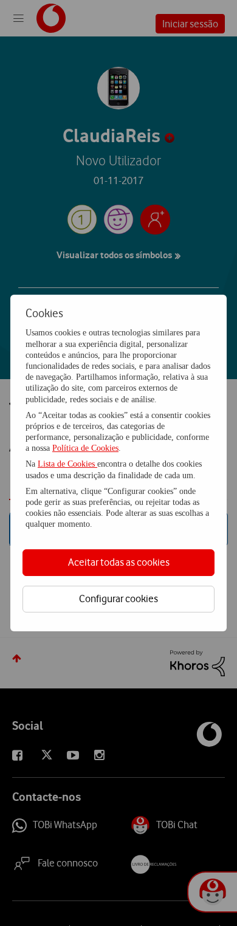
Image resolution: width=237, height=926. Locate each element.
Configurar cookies (118, 598)
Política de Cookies (85, 448)
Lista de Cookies (67, 463)
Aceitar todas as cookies (119, 562)
